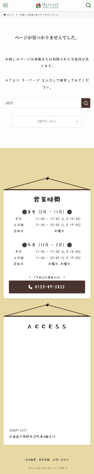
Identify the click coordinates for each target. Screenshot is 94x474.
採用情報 (44, 459)
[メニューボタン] (5, 5)
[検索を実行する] (85, 103)
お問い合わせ (60, 459)
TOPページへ (47, 121)
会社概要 (30, 459)
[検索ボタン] (88, 5)
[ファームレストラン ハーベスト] (47, 5)
